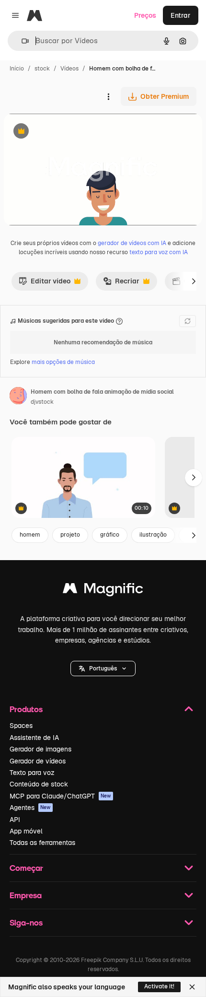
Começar (26, 868)
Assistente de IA (34, 737)
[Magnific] (103, 590)
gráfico (109, 535)
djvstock (42, 402)
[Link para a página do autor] (18, 397)
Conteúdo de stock (39, 784)
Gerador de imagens (40, 749)
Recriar (121, 283)
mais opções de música (63, 362)
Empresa (26, 895)
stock (42, 68)
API (15, 819)
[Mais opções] (108, 96)
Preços (145, 15)
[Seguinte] (193, 281)
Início (17, 68)
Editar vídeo (44, 283)
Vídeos (69, 68)
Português (103, 668)
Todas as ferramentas (42, 842)
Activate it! (159, 986)
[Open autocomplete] (21, 41)
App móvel (26, 831)
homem (30, 535)
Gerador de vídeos (38, 761)
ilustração (153, 535)
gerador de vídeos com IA (132, 243)
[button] (103, 668)
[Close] (192, 987)
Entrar (181, 15)
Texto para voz (32, 772)
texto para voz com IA (158, 252)
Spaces (21, 725)
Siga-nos (26, 922)
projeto (70, 535)
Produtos (26, 709)
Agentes (30, 807)
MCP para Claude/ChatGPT (60, 796)
